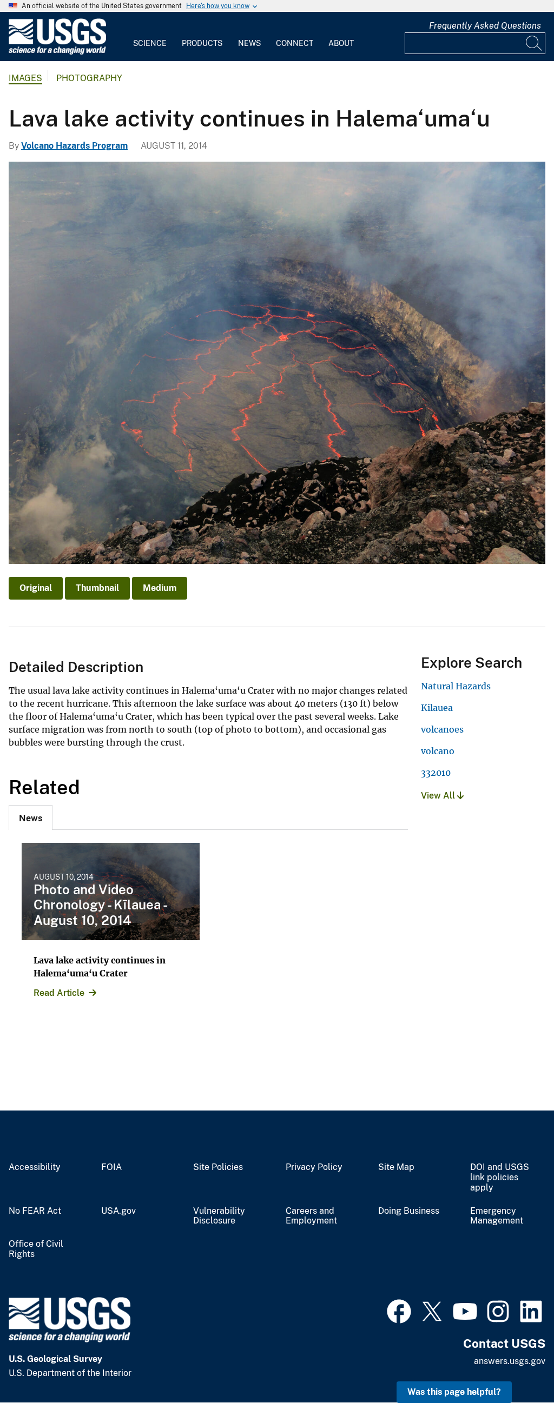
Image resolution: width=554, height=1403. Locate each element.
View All (439, 795)
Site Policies (218, 1167)
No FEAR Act (35, 1211)
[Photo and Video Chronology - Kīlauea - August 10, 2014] (111, 891)
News (249, 43)
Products (202, 43)
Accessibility (35, 1167)
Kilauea (437, 707)
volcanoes (442, 729)
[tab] (30, 817)
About (341, 43)
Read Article (59, 993)
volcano (437, 751)
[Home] (57, 52)
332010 (436, 772)
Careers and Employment (311, 1216)
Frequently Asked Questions (485, 26)
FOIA (111, 1167)
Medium (159, 588)
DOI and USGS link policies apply (499, 1177)
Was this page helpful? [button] (454, 1392)
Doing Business (408, 1211)
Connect (294, 43)
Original (35, 588)
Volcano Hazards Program (74, 146)
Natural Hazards (456, 686)
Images (25, 78)
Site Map (396, 1167)
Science (150, 43)
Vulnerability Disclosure (219, 1216)
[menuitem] (150, 36)
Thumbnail (97, 588)
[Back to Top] (514, 1363)
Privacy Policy (314, 1167)
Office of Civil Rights (36, 1249)
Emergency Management (496, 1216)
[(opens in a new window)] (399, 1310)
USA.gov (118, 1211)
